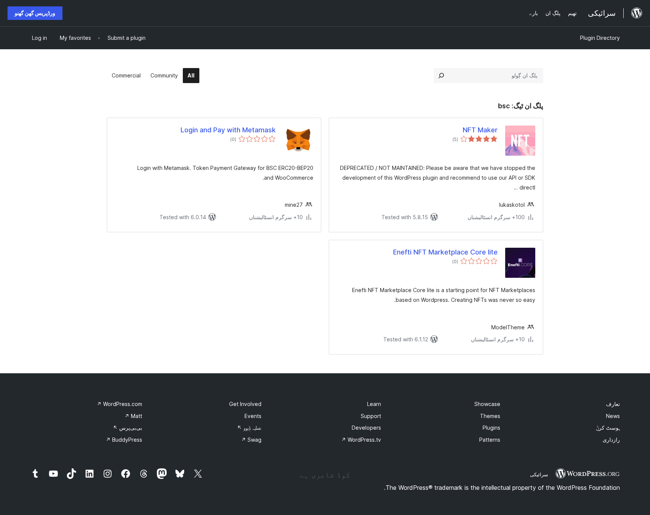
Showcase (487, 404)
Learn (374, 404)
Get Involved (245, 404)
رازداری (611, 439)
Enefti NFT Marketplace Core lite (445, 252)
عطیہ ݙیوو (249, 427)
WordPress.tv (361, 439)
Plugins (491, 427)
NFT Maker (480, 130)
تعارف (613, 404)
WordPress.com (119, 404)
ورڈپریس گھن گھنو (35, 13)
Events (253, 416)
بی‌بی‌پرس (127, 427)
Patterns (489, 439)
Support (371, 416)
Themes (490, 416)
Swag (251, 439)
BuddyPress (124, 439)
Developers (366, 427)
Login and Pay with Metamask (228, 130)
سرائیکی (539, 474)
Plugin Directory (600, 38)
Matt (133, 416)
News (613, 416)
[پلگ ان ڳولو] (441, 75)
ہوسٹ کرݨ (608, 427)
